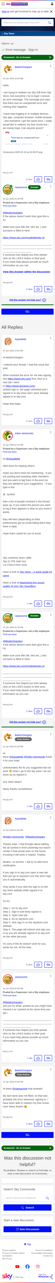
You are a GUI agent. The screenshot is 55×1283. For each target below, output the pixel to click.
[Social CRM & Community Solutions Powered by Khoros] (46, 1276)
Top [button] (29, 1244)
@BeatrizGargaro (13, 212)
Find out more (10, 206)
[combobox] (24, 22)
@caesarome (20, 1088)
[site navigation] (3, 4)
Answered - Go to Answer (27, 57)
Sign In (52, 4)
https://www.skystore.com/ (20, 386)
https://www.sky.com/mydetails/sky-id (23, 237)
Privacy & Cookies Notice (13, 1253)
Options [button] (5, 43)
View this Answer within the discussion (26, 271)
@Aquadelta (13, 458)
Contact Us (48, 1256)
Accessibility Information (42, 1253)
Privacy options (9, 1250)
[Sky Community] (17, 4)
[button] (50, 65)
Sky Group (7, 1258)
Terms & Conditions (44, 1250)
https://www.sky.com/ (19, 378)
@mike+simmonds (34, 756)
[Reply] (48, 179)
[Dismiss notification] (51, 11)
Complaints (7, 1256)
